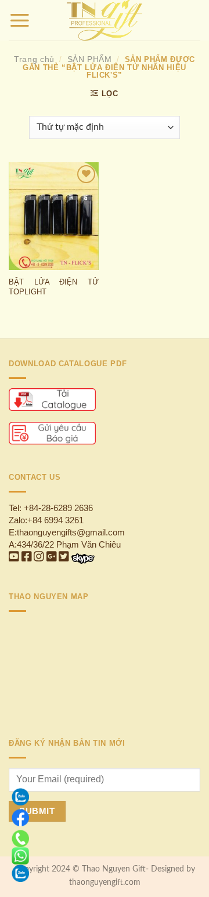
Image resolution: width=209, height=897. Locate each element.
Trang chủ (34, 59)
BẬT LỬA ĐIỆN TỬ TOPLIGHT (54, 287)
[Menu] (20, 20)
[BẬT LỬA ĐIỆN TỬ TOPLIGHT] (54, 216)
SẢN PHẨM (89, 59)
